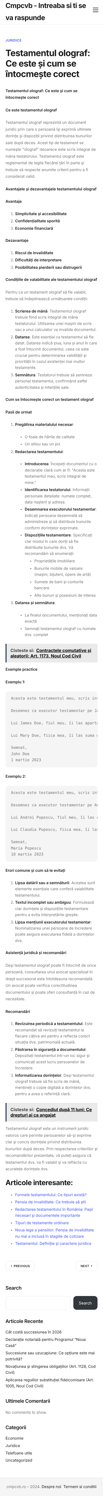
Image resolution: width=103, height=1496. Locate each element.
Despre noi (51, 1486)
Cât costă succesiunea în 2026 (33, 1332)
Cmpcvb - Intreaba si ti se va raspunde (45, 12)
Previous (22, 1266)
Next (84, 1266)
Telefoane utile (18, 1453)
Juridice (13, 40)
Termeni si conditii (79, 1486)
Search (13, 1288)
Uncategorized (18, 1460)
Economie (14, 1438)
